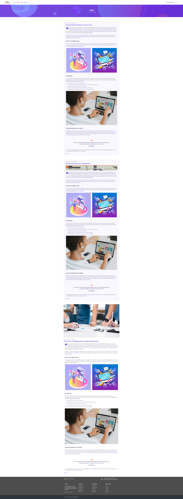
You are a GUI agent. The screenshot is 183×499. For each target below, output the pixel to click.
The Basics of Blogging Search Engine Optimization (81, 341)
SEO (74, 161)
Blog (22, 2)
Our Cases (107, 491)
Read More (67, 153)
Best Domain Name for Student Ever (78, 164)
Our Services (94, 488)
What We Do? (94, 491)
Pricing (107, 490)
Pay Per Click (80, 488)
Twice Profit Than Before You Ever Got (79, 25)
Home (15, 2)
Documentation (94, 487)
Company (93, 490)
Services (18, 2)
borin (72, 161)
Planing (73, 339)
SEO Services (80, 487)
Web (76, 161)
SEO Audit (80, 491)
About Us (107, 487)
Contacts (25, 2)
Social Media (80, 490)
